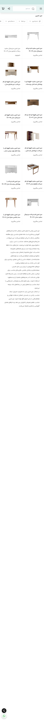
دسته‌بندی (11, 21)
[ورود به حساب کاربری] (9, 8)
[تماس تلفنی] (4, 710)
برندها (23, 21)
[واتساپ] (4, 716)
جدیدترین (35, 21)
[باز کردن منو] (40, 8)
